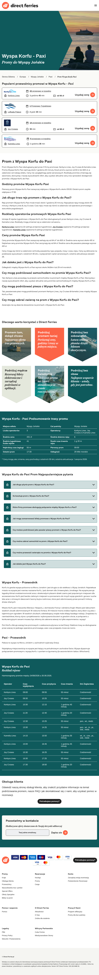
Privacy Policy (7, 935)
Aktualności (39, 912)
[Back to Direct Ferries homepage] (20, 5)
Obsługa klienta (8, 881)
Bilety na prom (7, 898)
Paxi (50, 77)
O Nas (37, 915)
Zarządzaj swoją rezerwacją (78, 878)
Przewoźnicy (6, 884)
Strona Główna (8, 77)
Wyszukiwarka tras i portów (12, 888)
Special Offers (7, 891)
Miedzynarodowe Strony (44, 935)
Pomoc (4, 912)
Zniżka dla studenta (42, 918)
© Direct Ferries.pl (8, 957)
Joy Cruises (58, 227)
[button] (50, 485)
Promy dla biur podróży (76, 915)
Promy (37, 881)
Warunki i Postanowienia (11, 939)
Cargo (37, 884)
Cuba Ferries (40, 932)
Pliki (3, 932)
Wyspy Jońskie (37, 77)
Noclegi (38, 878)
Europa (23, 77)
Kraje (4, 878)
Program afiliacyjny (75, 912)
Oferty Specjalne (8, 894)
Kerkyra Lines (8, 227)
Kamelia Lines (19, 230)
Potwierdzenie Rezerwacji (77, 881)
